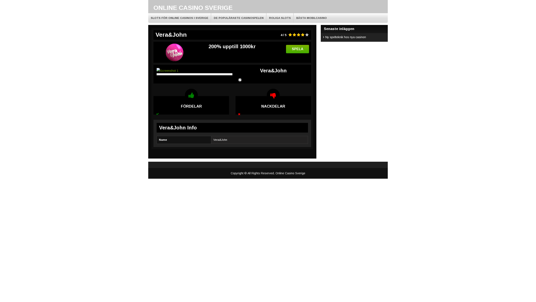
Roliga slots (280, 18)
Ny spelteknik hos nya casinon (345, 37)
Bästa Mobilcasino (311, 18)
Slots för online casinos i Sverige (179, 18)
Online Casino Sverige (193, 7)
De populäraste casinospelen (239, 18)
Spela (297, 49)
